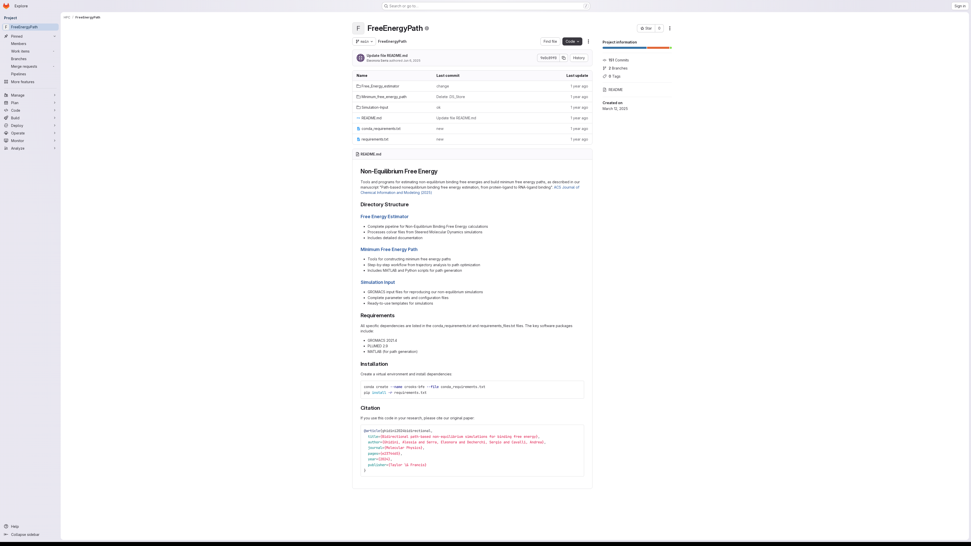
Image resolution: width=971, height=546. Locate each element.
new (440, 128)
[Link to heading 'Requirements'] (398, 315)
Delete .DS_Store (450, 97)
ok (438, 107)
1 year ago (579, 86)
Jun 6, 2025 (412, 60)
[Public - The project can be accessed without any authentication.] (427, 28)
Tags (615, 76)
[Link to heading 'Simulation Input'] (397, 282)
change (442, 86)
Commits (619, 60)
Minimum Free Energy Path (389, 249)
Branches (618, 68)
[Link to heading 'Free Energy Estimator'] (411, 216)
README (616, 89)
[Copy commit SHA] (564, 58)
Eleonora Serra (377, 60)
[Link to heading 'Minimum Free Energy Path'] (420, 249)
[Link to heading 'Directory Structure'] (411, 204)
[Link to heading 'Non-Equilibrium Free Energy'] (440, 171)
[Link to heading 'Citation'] (383, 408)
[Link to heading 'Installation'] (391, 364)
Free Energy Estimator (385, 216)
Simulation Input (378, 282)
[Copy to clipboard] (578, 387)
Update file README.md (387, 55)
